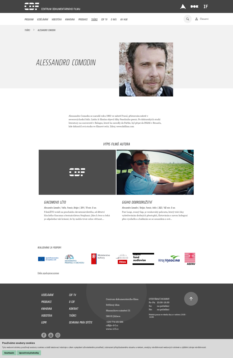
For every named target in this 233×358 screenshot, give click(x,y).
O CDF (72, 301)
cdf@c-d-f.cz (112, 325)
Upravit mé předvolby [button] (29, 353)
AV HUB (123, 18)
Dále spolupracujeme (48, 273)
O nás (114, 18)
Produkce (83, 18)
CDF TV (104, 18)
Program (29, 18)
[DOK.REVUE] (194, 6)
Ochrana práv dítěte (80, 322)
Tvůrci (94, 18)
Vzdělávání (42, 18)
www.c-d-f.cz (112, 329)
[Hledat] (188, 19)
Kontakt (73, 308)
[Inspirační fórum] (205, 6)
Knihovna (70, 18)
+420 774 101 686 (114, 322)
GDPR (44, 322)
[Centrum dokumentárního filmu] (32, 6)
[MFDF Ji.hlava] (183, 6)
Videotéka (57, 18)
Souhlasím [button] (9, 353)
